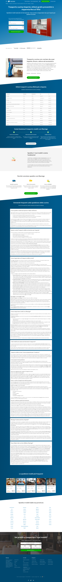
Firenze (12, 526)
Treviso (50, 519)
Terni (50, 517)
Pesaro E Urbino (37, 517)
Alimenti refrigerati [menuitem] (42, 561)
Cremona (11, 522)
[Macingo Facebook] (28, 580)
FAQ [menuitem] (39, 1)
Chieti (12, 519)
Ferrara (12, 524)
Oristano (37, 510)
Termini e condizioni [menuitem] (26, 562)
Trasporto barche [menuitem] (50, 561)
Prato (37, 526)
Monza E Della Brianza (24, 526)
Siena (50, 514)
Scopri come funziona (31, 143)
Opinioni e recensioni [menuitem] (17, 567)
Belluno (12, 510)
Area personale (53, 1)
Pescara (37, 521)
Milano (25, 524)
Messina (24, 522)
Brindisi (12, 514)
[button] (6, 1)
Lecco (25, 514)
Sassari (50, 512)
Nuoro (37, 507)
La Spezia (24, 510)
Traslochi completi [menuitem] (50, 562)
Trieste (50, 521)
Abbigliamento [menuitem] (50, 559)
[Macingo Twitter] (31, 580)
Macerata (24, 519)
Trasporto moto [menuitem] (42, 559)
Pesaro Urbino (37, 519)
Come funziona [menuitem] (27, 1)
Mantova (24, 521)
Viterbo (50, 524)
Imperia (24, 509)
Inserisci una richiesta (45, 1)
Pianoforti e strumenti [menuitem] (35, 564)
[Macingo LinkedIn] (33, 580)
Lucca (25, 517)
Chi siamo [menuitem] (15, 561)
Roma (50, 509)
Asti (12, 509)
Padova (37, 512)
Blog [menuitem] (15, 564)
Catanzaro (12, 517)
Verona (50, 522)
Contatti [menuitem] (15, 565)
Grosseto (24, 507)
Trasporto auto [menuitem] (34, 559)
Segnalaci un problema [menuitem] (26, 559)
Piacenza (37, 522)
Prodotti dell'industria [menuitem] (43, 562)
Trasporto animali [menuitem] (42, 564)
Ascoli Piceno (12, 507)
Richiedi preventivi (15, 31)
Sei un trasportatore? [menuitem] (34, 1)
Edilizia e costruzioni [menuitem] (34, 562)
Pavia (37, 514)
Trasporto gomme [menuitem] (50, 564)
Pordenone (37, 524)
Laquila (24, 512)
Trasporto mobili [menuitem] (34, 561)
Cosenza (11, 521)
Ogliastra (37, 509)
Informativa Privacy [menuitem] (25, 564)
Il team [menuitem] (15, 562)
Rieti (50, 507)
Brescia (12, 512)
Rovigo (50, 510)
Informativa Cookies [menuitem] (26, 565)
